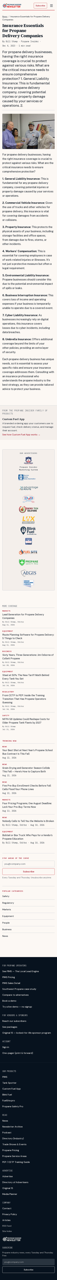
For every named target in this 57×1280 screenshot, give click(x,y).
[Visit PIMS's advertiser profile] (28, 460)
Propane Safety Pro (12, 1106)
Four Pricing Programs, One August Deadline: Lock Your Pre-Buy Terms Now (27, 805)
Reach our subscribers (14, 1021)
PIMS (4, 1076)
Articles (6, 1220)
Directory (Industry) (13, 1138)
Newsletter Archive (12, 1126)
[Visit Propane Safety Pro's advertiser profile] (28, 562)
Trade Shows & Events (14, 1144)
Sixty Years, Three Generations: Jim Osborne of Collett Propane (28, 657)
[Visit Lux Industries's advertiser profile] (28, 520)
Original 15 (7, 1188)
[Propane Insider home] (12, 5)
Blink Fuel (7, 1094)
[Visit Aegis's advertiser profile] (28, 573)
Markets (6, 909)
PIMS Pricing (8, 977)
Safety (5, 896)
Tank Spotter (9, 1082)
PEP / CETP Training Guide (16, 1162)
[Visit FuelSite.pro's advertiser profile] (28, 552)
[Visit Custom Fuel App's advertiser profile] (28, 541)
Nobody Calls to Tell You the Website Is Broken (28, 821)
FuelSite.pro (8, 1100)
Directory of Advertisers (15, 1182)
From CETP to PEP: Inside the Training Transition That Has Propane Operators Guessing (24, 699)
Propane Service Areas (14, 1156)
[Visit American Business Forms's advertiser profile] (28, 584)
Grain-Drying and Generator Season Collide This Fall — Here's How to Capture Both (26, 770)
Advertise (7, 1176)
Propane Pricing (10, 1150)
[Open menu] (51, 5)
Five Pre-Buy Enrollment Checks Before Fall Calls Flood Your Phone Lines (26, 787)
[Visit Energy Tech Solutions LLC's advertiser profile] (28, 509)
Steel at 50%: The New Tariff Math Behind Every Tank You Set (25, 677)
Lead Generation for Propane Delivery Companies (23, 616)
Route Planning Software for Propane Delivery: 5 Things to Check (28, 636)
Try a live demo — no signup (17, 1006)
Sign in (5, 1047)
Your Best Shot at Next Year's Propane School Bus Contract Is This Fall (27, 752)
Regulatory (8, 902)
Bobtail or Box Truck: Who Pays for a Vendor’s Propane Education (27, 837)
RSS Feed (6, 1226)
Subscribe (40, 5)
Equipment (8, 916)
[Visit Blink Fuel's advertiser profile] (28, 531)
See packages (9, 1026)
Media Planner (9, 1194)
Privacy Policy (9, 1214)
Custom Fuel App (11, 1088)
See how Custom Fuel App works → (21, 434)
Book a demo (9, 1000)
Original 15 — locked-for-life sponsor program (26, 1032)
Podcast (6, 1132)
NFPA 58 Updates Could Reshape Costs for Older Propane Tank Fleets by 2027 (26, 721)
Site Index (7, 1231)
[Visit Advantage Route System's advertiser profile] (28, 488)
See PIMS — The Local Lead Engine (20, 971)
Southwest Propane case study (19, 989)
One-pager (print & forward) (17, 1053)
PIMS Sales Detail (11, 983)
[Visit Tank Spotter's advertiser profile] (28, 477)
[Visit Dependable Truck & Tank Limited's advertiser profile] (28, 499)
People (6, 922)
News (4, 16)
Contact (6, 1208)
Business (7, 929)
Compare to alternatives (15, 994)
